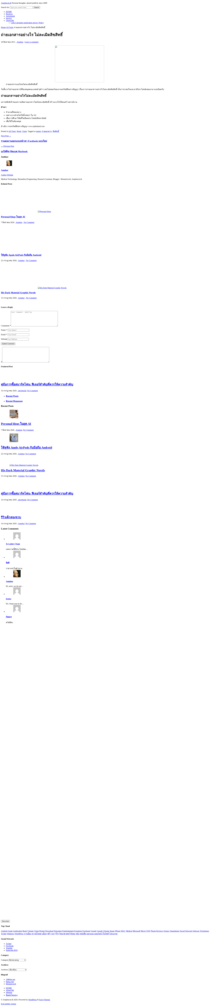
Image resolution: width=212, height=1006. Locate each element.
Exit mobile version (8, 1004)
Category (4, 960)
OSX (148, 931)
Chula (24, 131)
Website (4, 339)
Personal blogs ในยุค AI (13, 216)
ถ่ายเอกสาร (47, 131)
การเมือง (27, 934)
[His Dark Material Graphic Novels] (33, 288)
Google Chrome (103, 931)
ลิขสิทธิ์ (56, 131)
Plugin (153, 931)
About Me (10, 20)
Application (17, 931)
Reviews (9, 14)
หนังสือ (83, 934)
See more (5, 921)
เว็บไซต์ (105, 934)
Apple (10, 931)
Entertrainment (68, 931)
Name (4, 330)
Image (112, 931)
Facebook (86, 931)
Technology (204, 931)
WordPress (19, 934)
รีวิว (57, 934)
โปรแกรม (113, 934)
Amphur (20, 42)
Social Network (186, 931)
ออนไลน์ (98, 934)
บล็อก (44, 934)
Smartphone (174, 931)
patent (38, 131)
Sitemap (9, 992)
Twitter (4, 934)
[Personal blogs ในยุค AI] (26, 211)
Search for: (5, 7)
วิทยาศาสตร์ (64, 934)
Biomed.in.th (11, 984)
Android (4, 931)
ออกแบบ (90, 934)
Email (4, 334)
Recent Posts (12, 396)
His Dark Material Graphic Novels (18, 292)
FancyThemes (44, 1000)
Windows (10, 934)
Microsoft (136, 931)
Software (195, 931)
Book (19, 131)
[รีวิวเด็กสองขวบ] (5, 511)
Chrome (30, 931)
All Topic (9, 27)
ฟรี (48, 934)
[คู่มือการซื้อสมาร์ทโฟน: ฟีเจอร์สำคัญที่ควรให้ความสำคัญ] (5, 378)
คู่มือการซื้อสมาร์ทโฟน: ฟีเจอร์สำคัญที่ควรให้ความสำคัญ (37, 384)
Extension (78, 931)
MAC (123, 931)
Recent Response (14, 401)
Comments (6, 326)
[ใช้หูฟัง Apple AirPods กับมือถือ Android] (19, 250)
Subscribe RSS (12, 950)
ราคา (52, 934)
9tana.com (10, 982)
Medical (129, 931)
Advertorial (10, 16)
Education (58, 931)
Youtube (9, 948)
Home (3, 27)
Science (167, 931)
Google (93, 931)
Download (49, 931)
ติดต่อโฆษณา (12, 995)
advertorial (22, 391)
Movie (143, 931)
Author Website (7, 175)
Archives (4, 970)
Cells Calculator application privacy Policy (27, 23)
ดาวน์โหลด (36, 934)
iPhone (117, 931)
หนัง (77, 934)
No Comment (29, 222)
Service (9, 18)
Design (42, 931)
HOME (9, 12)
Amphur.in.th (6, 3)
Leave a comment (31, 42)
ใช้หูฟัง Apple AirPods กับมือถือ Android (21, 255)
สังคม (72, 934)
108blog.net (10, 979)
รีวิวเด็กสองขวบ (11, 517)
